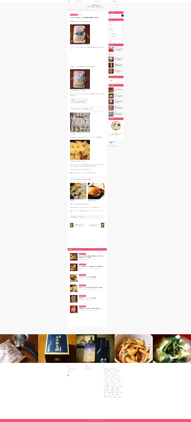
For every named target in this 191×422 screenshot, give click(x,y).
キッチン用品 (116, 31)
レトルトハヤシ (114, 383)
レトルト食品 (106, 388)
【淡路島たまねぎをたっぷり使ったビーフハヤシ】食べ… (118, 108)
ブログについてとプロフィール (79, 1)
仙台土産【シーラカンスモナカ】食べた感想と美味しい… (118, 114)
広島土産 (117, 388)
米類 (109, 394)
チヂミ (116, 372)
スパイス (111, 372)
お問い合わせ (114, 1)
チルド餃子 (81, 216)
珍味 (121, 392)
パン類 (105, 379)
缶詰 (112, 394)
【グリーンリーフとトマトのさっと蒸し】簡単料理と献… (118, 49)
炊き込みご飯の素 (111, 392)
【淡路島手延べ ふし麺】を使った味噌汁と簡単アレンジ (90, 308)
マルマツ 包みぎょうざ (96, 210)
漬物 (105, 392)
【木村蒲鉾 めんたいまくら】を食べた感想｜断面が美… (118, 65)
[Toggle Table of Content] (85, 99)
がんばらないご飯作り (95, 5)
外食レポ (116, 38)
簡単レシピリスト (111, 54)
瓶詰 (105, 394)
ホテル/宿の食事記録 (116, 36)
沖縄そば (117, 390)
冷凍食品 (112, 388)
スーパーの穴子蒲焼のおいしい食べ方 (118, 90)
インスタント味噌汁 (107, 370)
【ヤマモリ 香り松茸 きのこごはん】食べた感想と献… (118, 59)
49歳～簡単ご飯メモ (74, 14)
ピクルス (110, 379)
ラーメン (105, 381)
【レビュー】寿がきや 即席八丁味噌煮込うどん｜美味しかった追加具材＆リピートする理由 (91, 257)
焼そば (117, 392)
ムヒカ (116, 132)
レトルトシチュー (107, 383)
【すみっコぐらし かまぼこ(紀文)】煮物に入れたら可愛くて (91, 287)
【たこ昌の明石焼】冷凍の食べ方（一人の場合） (118, 102)
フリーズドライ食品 (117, 379)
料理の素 (112, 390)
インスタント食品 (116, 370)
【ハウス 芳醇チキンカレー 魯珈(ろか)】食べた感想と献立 (90, 266)
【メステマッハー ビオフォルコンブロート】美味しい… (118, 96)
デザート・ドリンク (116, 26)
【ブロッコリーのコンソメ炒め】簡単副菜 (87, 277)
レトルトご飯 (112, 381)
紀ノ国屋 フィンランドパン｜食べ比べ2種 (87, 297)
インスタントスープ (113, 368)
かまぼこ (105, 368)
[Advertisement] (77, 58)
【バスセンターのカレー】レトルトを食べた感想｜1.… (118, 71)
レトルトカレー (118, 381)
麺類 (120, 396)
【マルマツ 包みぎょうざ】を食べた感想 (78, 102)
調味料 (116, 24)
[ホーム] (68, 1)
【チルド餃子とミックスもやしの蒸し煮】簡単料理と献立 (85, 172)
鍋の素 (110, 396)
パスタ (117, 377)
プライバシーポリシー (97, 1)
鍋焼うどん (115, 396)
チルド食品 (106, 377)
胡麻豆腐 (117, 394)
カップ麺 (105, 372)
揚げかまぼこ (106, 390)
